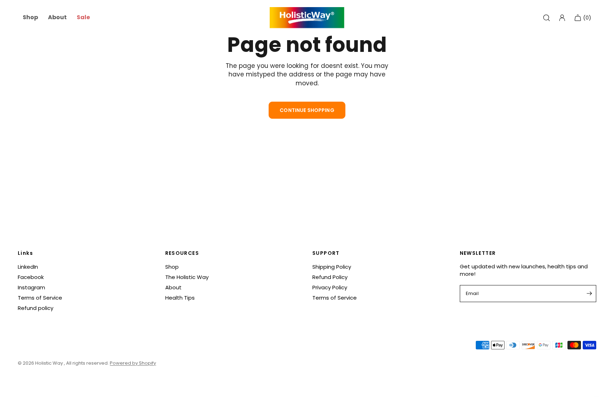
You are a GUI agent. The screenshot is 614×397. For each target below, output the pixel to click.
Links (25, 253)
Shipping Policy (331, 266)
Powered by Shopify (133, 363)
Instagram (31, 287)
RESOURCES (182, 253)
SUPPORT (326, 253)
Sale (83, 17)
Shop (172, 266)
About (173, 287)
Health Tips (180, 297)
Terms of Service (40, 297)
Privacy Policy (329, 287)
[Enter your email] (589, 293)
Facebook (31, 277)
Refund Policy (330, 277)
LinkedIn (28, 266)
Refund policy (35, 308)
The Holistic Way (187, 277)
